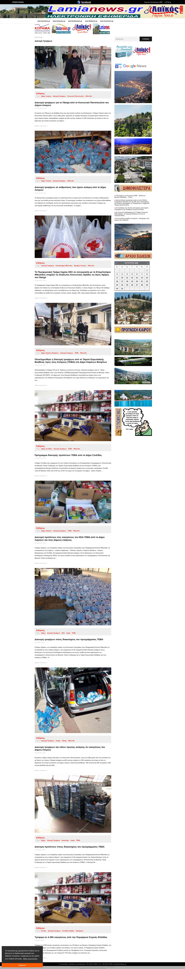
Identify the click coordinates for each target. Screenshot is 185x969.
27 (137, 285)
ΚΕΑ (63, 633)
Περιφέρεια (79, 931)
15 (147, 278)
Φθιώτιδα (89, 96)
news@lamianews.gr (119, 964)
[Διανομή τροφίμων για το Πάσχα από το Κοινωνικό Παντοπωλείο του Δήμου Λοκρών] (69, 67)
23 (117, 285)
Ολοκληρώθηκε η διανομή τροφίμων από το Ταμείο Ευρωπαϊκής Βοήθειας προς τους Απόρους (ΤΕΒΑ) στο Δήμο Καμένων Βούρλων (71, 360)
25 (127, 285)
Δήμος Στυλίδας (46, 449)
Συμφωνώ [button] (22, 965)
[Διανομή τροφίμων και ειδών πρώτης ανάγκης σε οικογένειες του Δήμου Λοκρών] (69, 700)
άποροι (43, 931)
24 (122, 285)
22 (147, 281)
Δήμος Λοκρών (46, 96)
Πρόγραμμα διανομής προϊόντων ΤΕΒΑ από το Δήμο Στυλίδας (68, 455)
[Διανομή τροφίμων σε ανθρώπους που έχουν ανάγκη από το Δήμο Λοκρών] (69, 152)
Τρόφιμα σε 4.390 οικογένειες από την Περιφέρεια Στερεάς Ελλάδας (71, 937)
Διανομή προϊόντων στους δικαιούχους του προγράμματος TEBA (69, 846)
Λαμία (68, 633)
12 (132, 278)
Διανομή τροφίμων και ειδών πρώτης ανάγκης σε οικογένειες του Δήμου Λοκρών (70, 748)
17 (122, 281)
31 (122, 288)
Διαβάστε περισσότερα (41, 126)
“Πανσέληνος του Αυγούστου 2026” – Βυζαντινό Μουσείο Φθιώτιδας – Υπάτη (129, 196)
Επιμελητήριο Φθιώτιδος (64, 265)
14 (142, 278)
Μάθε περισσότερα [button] (30, 959)
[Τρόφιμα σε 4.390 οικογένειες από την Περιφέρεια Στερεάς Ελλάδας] (69, 897)
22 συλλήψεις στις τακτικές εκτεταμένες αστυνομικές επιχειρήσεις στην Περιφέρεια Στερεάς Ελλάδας (131, 208)
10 (122, 278)
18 (127, 281)
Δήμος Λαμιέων (46, 531)
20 (137, 281)
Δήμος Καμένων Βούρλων (50, 353)
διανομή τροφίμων (59, 96)
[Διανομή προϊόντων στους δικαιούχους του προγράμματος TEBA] (69, 804)
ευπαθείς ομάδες (68, 931)
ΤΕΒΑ (76, 353)
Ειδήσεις (40, 93)
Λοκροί (58, 741)
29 (147, 285)
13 (137, 278)
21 (142, 281)
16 (117, 281)
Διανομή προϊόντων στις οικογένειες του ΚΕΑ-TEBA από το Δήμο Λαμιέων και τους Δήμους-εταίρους (70, 538)
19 (132, 281)
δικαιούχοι (65, 840)
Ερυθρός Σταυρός (80, 265)
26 (132, 285)
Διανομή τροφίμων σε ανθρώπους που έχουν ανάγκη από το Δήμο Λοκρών (70, 188)
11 (127, 278)
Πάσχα (64, 741)
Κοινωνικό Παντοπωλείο (75, 96)
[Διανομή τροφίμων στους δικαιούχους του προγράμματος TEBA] (69, 596)
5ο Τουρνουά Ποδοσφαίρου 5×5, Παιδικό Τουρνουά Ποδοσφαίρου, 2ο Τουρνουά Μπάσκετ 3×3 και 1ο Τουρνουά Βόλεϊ (131, 214)
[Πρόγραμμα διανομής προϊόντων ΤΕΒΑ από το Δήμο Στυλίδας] (69, 415)
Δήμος (43, 633)
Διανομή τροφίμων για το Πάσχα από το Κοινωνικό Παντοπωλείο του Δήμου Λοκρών (72, 103)
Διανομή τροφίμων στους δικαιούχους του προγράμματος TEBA (69, 639)
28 (142, 285)
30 (117, 288)
